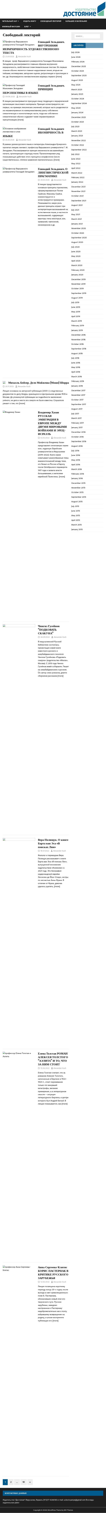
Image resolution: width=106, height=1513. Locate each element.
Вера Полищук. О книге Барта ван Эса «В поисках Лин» (53, 843)
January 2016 (77, 478)
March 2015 (76, 524)
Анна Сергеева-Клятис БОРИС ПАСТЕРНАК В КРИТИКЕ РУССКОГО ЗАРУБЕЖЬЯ (53, 1272)
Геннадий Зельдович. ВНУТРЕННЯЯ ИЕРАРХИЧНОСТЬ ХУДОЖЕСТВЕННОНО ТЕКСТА (34, 47)
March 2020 (76, 265)
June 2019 (75, 307)
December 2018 (78, 334)
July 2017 (75, 413)
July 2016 (75, 450)
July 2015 (75, 506)
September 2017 (78, 404)
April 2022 (75, 168)
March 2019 (76, 320)
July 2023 (75, 126)
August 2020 (77, 242)
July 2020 (75, 246)
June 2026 (75, 57)
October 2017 (77, 399)
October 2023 (77, 121)
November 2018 (78, 339)
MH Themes (68, 1510)
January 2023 (77, 135)
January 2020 (77, 274)
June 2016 (75, 455)
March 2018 (76, 376)
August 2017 (76, 408)
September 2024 (79, 103)
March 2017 (76, 418)
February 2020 (77, 270)
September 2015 (78, 496)
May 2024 (75, 107)
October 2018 (77, 344)
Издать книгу (29, 21)
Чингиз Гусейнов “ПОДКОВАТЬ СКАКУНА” (49, 629)
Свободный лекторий (50, 21)
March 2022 (76, 172)
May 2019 (75, 311)
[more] (59, 76)
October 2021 (77, 195)
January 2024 (77, 112)
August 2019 (77, 297)
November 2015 (78, 487)
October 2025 (77, 70)
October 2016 (77, 436)
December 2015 (78, 483)
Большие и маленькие (76, 21)
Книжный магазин (11, 26)
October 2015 (77, 492)
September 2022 (79, 149)
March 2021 (76, 219)
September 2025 (79, 75)
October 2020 (77, 233)
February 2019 (77, 325)
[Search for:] (87, 36)
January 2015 (77, 529)
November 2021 (78, 191)
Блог (26, 26)
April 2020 (75, 260)
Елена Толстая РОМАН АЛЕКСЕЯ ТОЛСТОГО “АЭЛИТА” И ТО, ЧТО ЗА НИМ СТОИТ (53, 1059)
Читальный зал (9, 21)
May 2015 (75, 515)
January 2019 (77, 330)
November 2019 (78, 283)
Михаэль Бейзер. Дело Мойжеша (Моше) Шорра (38, 382)
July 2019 (75, 302)
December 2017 (78, 390)
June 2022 (75, 158)
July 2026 (75, 52)
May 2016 (75, 459)
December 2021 (78, 186)
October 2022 (77, 144)
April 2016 (75, 464)
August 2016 (77, 446)
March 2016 (76, 469)
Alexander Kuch (24, 56)
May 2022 (75, 163)
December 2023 (78, 117)
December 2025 (78, 66)
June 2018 (75, 362)
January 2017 (77, 427)
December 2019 (78, 279)
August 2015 (77, 501)
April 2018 (75, 371)
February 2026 (77, 61)
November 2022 (78, 140)
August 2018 (77, 353)
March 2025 (76, 89)
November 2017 (78, 395)
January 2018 (77, 385)
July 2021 (75, 209)
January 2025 (77, 94)
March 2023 (76, 131)
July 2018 (75, 357)
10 (23, 1482)
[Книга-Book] (53, 17)
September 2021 (78, 200)
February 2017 (77, 422)
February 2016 (77, 473)
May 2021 (75, 214)
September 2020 (79, 237)
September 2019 (78, 293)
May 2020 (75, 256)
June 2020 (75, 251)
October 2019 (77, 288)
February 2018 (77, 381)
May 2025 (75, 84)
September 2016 (78, 441)
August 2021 (77, 205)
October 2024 (77, 98)
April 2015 (75, 520)
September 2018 (78, 348)
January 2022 (77, 181)
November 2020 (78, 228)
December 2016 (78, 432)
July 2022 (75, 154)
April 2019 (75, 316)
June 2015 (75, 510)
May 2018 (75, 367)
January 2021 (77, 223)
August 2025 (77, 80)
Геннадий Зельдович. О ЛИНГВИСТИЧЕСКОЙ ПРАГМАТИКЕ (53, 172)
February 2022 (77, 177)
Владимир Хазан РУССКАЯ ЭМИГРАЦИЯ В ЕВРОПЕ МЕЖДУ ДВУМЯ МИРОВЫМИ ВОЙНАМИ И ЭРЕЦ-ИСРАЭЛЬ (52, 423)
